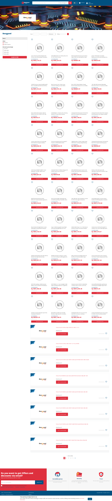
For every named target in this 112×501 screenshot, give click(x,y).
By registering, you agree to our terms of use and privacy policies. (15, 485)
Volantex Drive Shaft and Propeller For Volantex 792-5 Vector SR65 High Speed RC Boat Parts (100, 228)
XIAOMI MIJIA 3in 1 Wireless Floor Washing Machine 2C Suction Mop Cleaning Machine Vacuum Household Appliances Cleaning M (59, 113)
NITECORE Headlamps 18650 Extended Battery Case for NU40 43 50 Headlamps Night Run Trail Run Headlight (39, 285)
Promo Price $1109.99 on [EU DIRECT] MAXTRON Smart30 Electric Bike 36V (72, 424)
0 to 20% (5, 48)
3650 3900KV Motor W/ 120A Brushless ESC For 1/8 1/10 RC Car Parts (59, 56)
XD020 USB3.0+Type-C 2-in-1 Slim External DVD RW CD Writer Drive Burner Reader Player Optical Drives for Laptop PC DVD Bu (79, 228)
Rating (58, 34)
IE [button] (75, 2)
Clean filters (14, 57)
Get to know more (62, 333)
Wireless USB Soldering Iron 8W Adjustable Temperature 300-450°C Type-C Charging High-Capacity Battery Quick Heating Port (100, 170)
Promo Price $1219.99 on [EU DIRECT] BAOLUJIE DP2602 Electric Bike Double (72, 359)
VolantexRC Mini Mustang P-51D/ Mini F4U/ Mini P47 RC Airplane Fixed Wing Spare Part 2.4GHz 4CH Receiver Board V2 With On (79, 113)
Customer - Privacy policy (20, 487)
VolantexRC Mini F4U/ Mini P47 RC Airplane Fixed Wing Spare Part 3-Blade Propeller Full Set (100, 113)
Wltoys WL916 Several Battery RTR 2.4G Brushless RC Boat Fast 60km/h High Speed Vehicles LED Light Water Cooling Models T (79, 256)
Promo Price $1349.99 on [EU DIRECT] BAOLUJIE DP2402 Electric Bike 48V (72, 391)
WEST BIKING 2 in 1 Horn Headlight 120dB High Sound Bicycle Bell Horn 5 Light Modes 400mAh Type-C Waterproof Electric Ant (59, 285)
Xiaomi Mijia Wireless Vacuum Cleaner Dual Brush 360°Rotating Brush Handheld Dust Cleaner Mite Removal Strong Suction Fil (100, 199)
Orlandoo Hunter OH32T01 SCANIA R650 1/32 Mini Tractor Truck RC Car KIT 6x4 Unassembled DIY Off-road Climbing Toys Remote (79, 285)
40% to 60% (6, 52)
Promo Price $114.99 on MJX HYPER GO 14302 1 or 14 (67, 327)
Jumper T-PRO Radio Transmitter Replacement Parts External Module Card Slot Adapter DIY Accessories (100, 56)
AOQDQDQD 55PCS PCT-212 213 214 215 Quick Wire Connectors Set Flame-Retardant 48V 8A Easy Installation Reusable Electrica (79, 313)
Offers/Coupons (7, 44)
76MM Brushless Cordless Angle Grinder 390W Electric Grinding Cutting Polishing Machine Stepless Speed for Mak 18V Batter (79, 142)
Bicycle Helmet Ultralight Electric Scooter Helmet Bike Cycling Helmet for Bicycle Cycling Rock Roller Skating (39, 228)
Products (6, 42)
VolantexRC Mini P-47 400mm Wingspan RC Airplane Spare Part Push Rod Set (59, 170)
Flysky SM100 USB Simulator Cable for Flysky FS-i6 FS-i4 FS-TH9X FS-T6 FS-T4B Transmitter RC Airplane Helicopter (38, 113)
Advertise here (31, 492)
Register (39, 482)
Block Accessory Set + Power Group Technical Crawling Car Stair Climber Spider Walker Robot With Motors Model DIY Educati (59, 85)
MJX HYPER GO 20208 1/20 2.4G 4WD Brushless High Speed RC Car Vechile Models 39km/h (58, 313)
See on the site (39, 64)
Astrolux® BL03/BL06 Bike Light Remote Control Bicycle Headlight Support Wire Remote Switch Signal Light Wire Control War (99, 285)
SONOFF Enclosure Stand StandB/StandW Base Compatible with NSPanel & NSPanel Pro (39, 85)
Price (31, 34)
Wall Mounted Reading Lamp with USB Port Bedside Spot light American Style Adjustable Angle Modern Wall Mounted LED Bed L (39, 256)
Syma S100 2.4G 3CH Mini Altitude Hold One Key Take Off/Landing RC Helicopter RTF (39, 56)
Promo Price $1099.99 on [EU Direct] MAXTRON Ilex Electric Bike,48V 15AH (72, 375)
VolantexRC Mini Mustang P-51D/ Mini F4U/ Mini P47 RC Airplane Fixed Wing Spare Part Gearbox (100, 142)
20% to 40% (6, 50)
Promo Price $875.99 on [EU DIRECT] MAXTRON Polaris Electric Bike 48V (71, 440)
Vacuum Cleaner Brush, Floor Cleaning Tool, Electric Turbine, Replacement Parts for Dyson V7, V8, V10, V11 (99, 256)
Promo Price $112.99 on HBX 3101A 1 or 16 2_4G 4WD (67, 343)
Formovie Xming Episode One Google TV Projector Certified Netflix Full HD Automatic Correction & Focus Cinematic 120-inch (59, 142)
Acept (90, 499)
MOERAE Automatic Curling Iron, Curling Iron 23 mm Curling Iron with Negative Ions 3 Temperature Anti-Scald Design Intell (59, 256)
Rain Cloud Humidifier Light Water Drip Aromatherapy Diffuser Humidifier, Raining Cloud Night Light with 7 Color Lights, (59, 199)
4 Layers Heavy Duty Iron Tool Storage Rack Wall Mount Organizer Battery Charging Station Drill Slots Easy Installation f (38, 142)
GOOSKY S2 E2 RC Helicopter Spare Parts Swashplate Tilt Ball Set (39, 313)
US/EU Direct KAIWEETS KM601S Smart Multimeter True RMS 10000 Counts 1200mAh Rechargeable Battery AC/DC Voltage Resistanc (38, 170)
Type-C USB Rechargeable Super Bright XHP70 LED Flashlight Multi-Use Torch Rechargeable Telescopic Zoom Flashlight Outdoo (59, 228)
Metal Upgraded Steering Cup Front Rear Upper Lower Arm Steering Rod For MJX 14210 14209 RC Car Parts (79, 56)
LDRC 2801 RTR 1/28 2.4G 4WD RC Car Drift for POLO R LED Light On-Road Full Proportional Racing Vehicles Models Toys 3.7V (79, 199)
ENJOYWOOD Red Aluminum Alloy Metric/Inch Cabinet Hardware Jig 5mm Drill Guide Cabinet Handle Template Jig (39, 199)
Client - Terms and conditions (6, 492)
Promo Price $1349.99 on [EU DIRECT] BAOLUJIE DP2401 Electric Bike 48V (72, 408)
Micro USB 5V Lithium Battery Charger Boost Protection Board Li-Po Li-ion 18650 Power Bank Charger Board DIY (79, 85)
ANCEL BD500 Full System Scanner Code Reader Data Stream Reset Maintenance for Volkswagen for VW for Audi (79, 170)
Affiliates (30, 494)
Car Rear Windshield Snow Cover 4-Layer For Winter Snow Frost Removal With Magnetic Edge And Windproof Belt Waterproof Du (100, 313)
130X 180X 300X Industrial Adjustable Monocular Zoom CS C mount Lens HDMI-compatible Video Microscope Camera (100, 85)
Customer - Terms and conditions (7, 487)
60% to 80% (6, 54)
